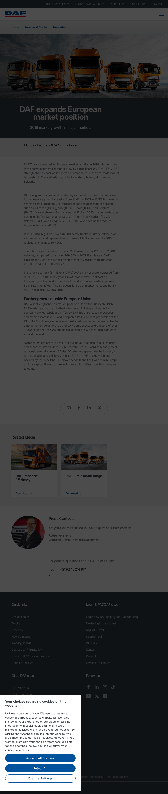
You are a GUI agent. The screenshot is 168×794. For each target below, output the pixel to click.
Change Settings (40, 778)
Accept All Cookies (40, 758)
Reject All (40, 768)
